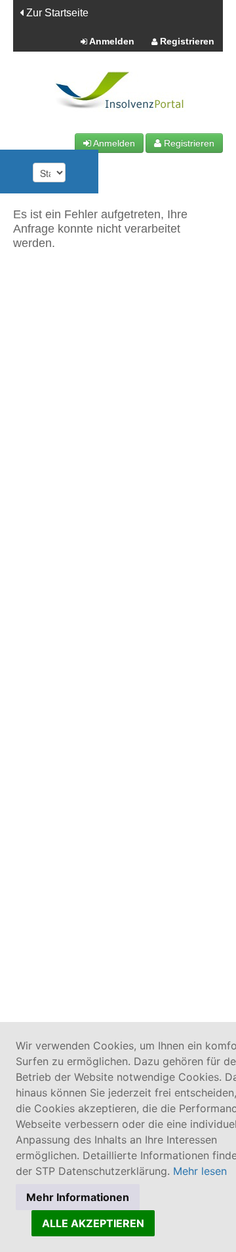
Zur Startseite (56, 12)
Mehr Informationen (77, 1197)
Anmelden (110, 41)
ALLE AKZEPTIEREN (93, 1223)
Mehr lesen (200, 1171)
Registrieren (185, 41)
